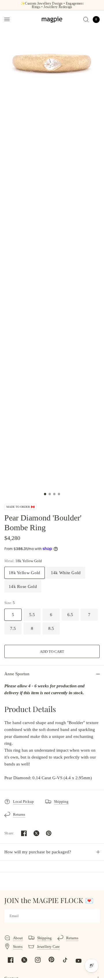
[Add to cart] (52, 651)
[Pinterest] (51, 959)
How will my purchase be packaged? (37, 852)
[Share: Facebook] (24, 833)
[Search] (86, 19)
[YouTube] (78, 960)
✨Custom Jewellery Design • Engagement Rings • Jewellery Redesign (52, 5)
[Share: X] (36, 833)
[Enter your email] (94, 916)
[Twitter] (24, 960)
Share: (9, 833)
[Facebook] (10, 960)
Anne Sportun (16, 674)
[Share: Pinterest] (49, 833)
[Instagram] (37, 960)
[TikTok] (65, 960)
